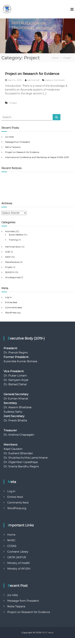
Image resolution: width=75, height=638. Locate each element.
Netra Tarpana (12, 147)
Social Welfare (16, 234)
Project (13, 102)
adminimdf (33, 80)
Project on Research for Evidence (32, 74)
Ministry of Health (18, 563)
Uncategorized (12, 277)
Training (13, 239)
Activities (10, 231)
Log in (8, 297)
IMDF (8, 256)
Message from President (17, 142)
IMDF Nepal (48, 632)
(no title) (9, 136)
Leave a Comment (55, 80)
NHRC (11, 540)
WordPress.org (12, 312)
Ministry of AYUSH (18, 568)
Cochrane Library (17, 551)
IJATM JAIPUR (16, 557)
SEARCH (9, 272)
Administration (13, 246)
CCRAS (11, 546)
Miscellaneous (12, 262)
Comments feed (13, 307)
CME (7, 251)
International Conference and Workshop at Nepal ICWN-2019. (37, 157)
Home (11, 534)
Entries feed (11, 302)
